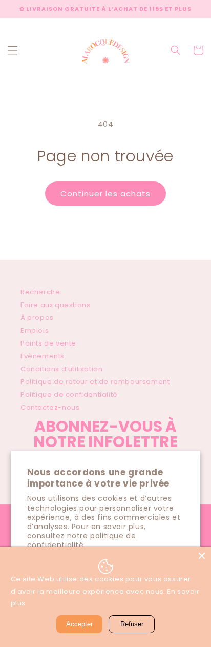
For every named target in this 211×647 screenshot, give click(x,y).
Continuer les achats (105, 193)
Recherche (40, 292)
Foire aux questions (55, 305)
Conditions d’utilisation (61, 369)
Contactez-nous (49, 407)
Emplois (34, 330)
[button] (13, 50)
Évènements (42, 356)
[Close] (202, 556)
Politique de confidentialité (69, 394)
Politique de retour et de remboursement (95, 382)
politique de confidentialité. (81, 540)
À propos (37, 317)
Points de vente (48, 343)
